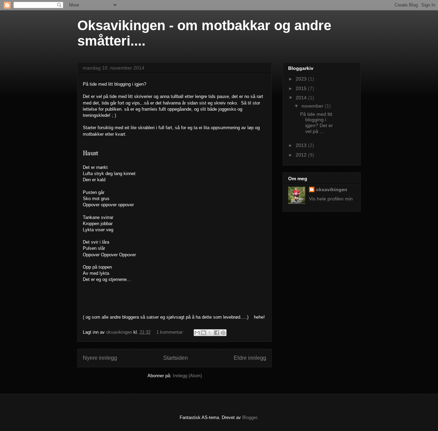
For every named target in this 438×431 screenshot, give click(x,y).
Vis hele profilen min (331, 198)
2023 (302, 79)
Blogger (249, 417)
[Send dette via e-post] (197, 332)
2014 (302, 97)
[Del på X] (210, 332)
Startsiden (175, 358)
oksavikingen (331, 189)
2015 (302, 88)
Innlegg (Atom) (187, 375)
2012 (302, 155)
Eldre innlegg (250, 358)
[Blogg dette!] (203, 332)
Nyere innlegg (100, 358)
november (313, 106)
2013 (302, 145)
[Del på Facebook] (216, 332)
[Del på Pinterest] (223, 332)
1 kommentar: (170, 332)
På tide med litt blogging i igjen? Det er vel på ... (316, 122)
